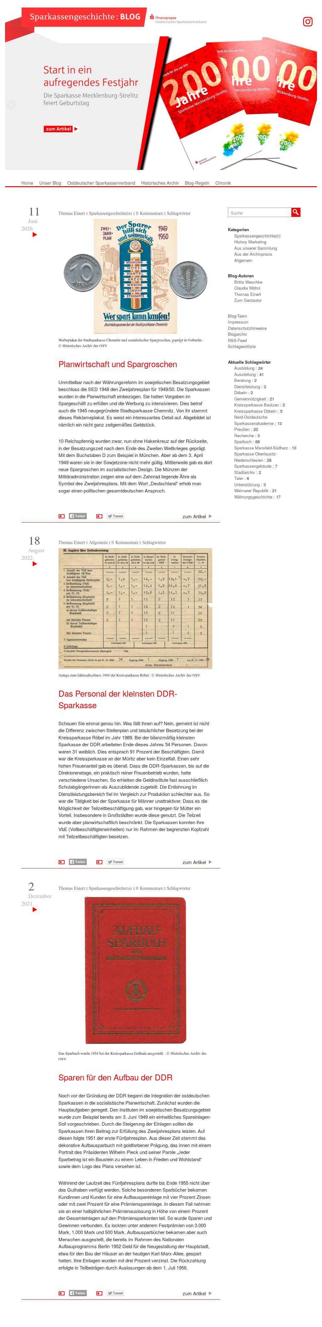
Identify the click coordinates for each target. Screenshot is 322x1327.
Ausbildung (244, 368)
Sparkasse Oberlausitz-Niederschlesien (255, 457)
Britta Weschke (248, 282)
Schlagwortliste (242, 346)
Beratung (242, 380)
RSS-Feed (237, 340)
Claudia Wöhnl (247, 288)
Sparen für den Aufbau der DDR (115, 1077)
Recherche (244, 435)
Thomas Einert (71, 213)
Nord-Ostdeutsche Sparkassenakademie (254, 420)
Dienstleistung (247, 386)
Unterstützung (247, 484)
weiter (11, 104)
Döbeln (240, 392)
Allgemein (98, 542)
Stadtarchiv (244, 472)
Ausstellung (245, 374)
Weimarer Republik (251, 490)
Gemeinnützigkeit (250, 399)
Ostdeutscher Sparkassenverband (101, 183)
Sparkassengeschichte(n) (110, 213)
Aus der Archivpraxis (253, 254)
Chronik (223, 183)
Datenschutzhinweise (247, 328)
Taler (238, 478)
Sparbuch (243, 441)
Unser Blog (50, 183)
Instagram (308, 21)
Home (27, 183)
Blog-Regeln (197, 183)
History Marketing (250, 242)
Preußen (242, 429)
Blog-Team (237, 316)
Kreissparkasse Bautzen (256, 405)
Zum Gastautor (248, 300)
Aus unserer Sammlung (255, 248)
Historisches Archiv (160, 183)
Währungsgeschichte (253, 497)
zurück (310, 104)
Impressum (238, 322)
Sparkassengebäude (252, 466)
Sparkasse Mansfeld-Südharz (261, 448)
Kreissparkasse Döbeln (255, 411)
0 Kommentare (149, 213)
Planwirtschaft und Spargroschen (117, 363)
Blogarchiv (237, 334)
